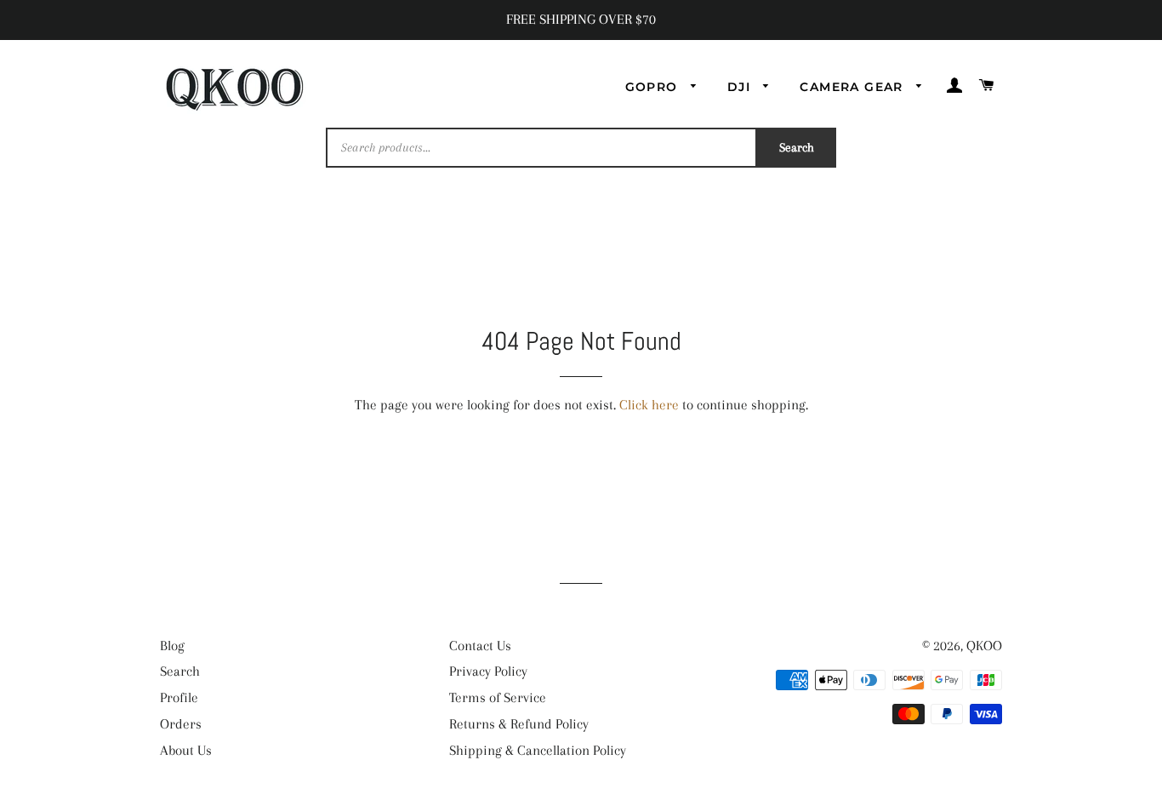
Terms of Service (497, 697)
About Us (186, 750)
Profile (179, 697)
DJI (741, 86)
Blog (172, 645)
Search (796, 147)
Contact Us (480, 645)
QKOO (984, 645)
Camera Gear (854, 86)
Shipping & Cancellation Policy (537, 750)
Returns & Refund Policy (519, 724)
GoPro (653, 86)
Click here (649, 405)
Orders (181, 724)
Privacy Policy (488, 671)
